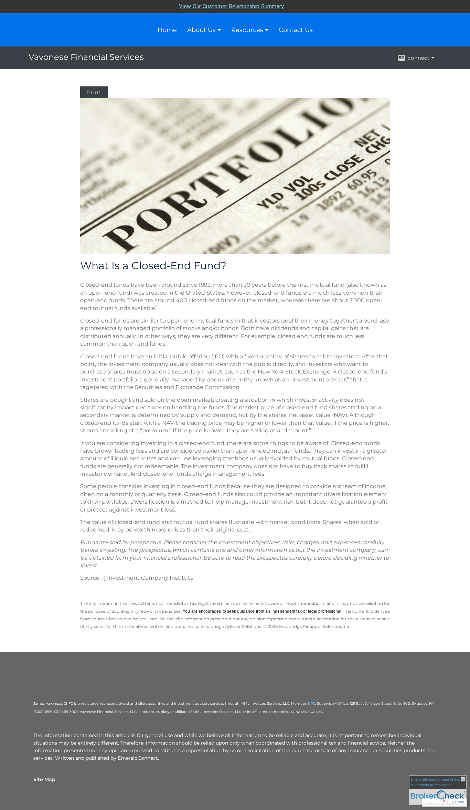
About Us (201, 30)
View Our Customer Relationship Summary (231, 6)
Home (167, 30)
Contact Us (296, 30)
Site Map (44, 779)
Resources (247, 30)
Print (94, 92)
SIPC (311, 703)
